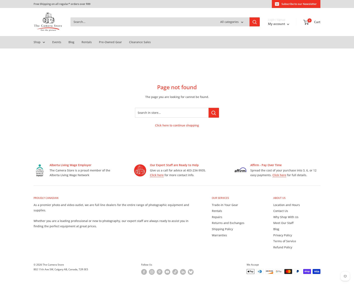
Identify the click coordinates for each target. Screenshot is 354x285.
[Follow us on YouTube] (167, 272)
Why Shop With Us (285, 217)
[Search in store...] (214, 113)
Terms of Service (284, 241)
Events (56, 42)
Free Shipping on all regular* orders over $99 (62, 4)
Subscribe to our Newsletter (299, 4)
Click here (157, 175)
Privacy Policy (282, 235)
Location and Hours (286, 205)
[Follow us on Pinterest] (159, 272)
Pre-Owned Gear (110, 42)
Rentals (87, 42)
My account (277, 24)
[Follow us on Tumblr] (191, 272)
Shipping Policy (222, 229)
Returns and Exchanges (228, 223)
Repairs (217, 217)
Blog (71, 42)
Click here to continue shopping (177, 125)
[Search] (255, 22)
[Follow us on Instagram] (152, 272)
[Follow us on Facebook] (144, 272)
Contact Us (280, 211)
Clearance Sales (140, 42)
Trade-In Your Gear (225, 205)
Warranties (219, 235)
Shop (37, 42)
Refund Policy (282, 247)
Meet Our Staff (283, 223)
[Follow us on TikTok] (175, 272)
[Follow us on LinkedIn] (183, 272)
